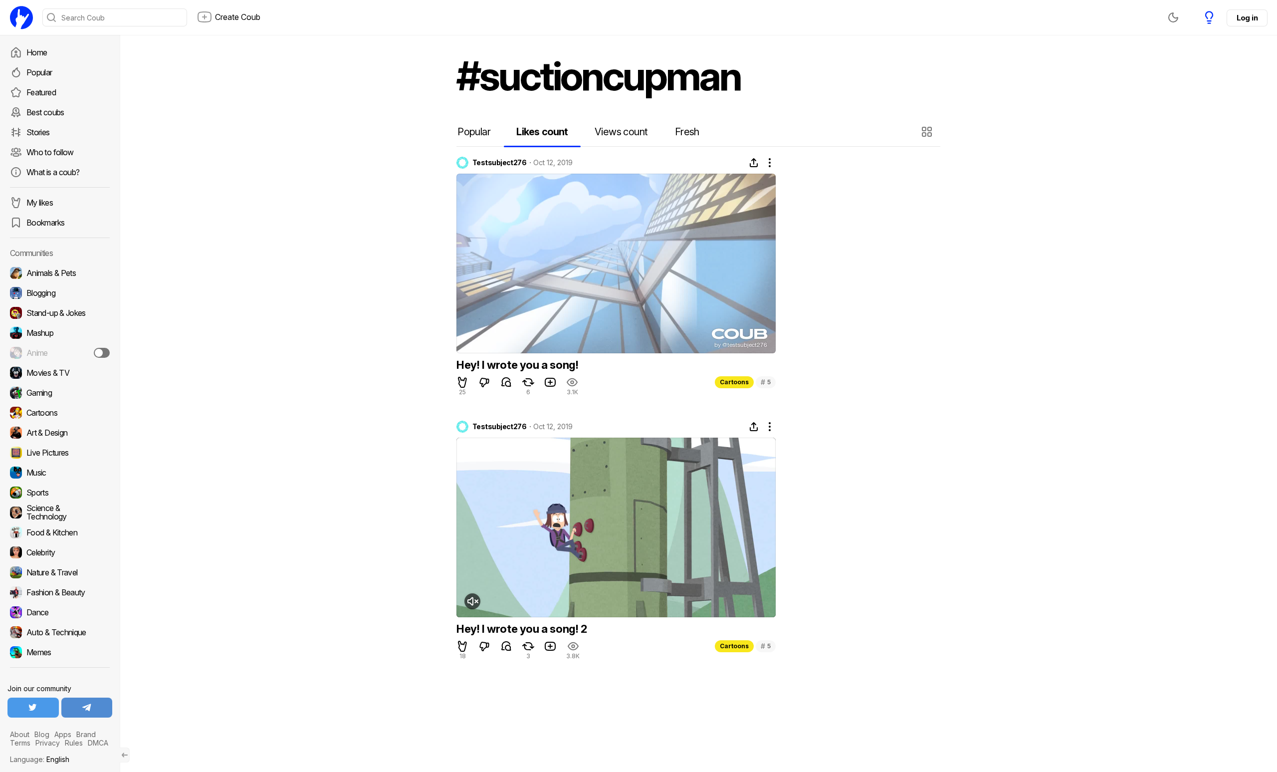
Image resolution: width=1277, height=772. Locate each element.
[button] (928, 132)
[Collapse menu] (124, 755)
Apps (62, 734)
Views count (621, 132)
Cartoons (734, 382)
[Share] (754, 163)
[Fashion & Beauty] (60, 592)
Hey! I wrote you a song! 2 (521, 628)
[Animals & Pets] (60, 273)
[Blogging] (60, 293)
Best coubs (45, 112)
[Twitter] (33, 708)
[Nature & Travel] (60, 572)
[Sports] (60, 493)
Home (36, 52)
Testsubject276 (499, 162)
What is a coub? (52, 172)
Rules (74, 743)
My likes (39, 203)
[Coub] (21, 17)
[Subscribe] (102, 353)
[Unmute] (472, 601)
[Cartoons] (60, 413)
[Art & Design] (60, 433)
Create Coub (237, 17)
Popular (39, 72)
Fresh (687, 132)
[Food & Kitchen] (60, 532)
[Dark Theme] (1173, 17)
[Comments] (506, 382)
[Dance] (60, 612)
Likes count (542, 132)
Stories (38, 132)
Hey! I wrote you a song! (517, 364)
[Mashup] (60, 333)
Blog (41, 734)
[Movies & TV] (60, 373)
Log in (1247, 17)
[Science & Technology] (60, 512)
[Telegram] (87, 708)
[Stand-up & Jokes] (60, 313)
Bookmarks (45, 223)
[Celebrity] (60, 552)
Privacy (47, 743)
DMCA (98, 743)
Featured (41, 92)
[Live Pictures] (60, 453)
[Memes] (60, 652)
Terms (20, 743)
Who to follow (50, 152)
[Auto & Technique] (60, 632)
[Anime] (60, 353)
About (19, 734)
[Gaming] (60, 393)
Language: (39, 759)
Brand (86, 734)
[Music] (60, 473)
